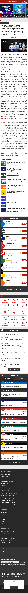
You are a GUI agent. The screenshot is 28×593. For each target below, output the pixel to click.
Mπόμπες (3, 523)
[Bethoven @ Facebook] (3, 552)
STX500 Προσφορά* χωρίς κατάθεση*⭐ (11, 386)
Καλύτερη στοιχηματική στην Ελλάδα (9, 504)
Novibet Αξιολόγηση (5, 476)
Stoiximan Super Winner (13, 197)
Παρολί (2, 521)
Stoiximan (8, 221)
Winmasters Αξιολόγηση (6, 488)
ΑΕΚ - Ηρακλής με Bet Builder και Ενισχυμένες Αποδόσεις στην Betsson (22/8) (16, 187)
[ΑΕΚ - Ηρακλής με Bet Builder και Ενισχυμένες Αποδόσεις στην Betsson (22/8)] (3, 187)
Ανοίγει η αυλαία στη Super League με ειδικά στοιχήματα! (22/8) (16, 174)
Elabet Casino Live (5, 536)
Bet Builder (3, 519)
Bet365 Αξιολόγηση (5, 485)
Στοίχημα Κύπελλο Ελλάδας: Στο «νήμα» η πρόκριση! (13, 334)
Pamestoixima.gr (10, 243)
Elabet (7, 236)
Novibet (7, 228)
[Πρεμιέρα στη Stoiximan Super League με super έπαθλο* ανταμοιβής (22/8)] (3, 181)
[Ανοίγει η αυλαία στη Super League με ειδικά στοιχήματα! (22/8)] (3, 175)
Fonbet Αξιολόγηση (5, 483)
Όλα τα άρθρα (12, 369)
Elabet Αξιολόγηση (5, 479)
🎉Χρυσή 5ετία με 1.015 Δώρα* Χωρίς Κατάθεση (13, 422)
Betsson (8, 280)
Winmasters (8, 265)
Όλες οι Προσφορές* (13, 462)
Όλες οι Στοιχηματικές (13, 289)
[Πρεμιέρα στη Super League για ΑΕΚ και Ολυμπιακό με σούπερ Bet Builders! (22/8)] (3, 169)
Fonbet (7, 251)
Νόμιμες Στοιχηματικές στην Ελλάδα (9, 493)
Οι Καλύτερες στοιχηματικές (7, 498)
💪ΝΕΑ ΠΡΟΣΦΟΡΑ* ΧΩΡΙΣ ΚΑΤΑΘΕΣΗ (10, 430)
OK (14, 587)
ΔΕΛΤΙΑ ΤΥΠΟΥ (4, 20)
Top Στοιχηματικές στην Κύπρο (7, 495)
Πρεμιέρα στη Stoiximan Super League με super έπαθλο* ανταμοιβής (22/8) (16, 180)
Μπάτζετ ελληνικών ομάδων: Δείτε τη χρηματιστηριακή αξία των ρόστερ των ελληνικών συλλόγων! (13, 347)
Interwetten (8, 273)
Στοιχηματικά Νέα (4, 333)
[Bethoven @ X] (7, 552)
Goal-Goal (3, 514)
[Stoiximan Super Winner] (3, 198)
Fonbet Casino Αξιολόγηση (6, 540)
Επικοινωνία (3, 507)
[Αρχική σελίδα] (0, 20)
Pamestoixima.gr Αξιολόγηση (7, 481)
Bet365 (7, 258)
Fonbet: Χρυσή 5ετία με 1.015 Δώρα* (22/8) (16, 163)
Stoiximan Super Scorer (12, 202)
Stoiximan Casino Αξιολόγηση (7, 531)
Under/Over (3, 517)
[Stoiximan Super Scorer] (3, 204)
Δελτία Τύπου (4, 22)
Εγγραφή (23, 562)
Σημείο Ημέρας (4, 512)
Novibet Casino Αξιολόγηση (7, 533)
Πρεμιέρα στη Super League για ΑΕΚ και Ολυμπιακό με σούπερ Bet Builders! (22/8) (16, 169)
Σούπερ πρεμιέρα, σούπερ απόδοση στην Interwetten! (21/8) (15, 192)
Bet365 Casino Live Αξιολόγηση (7, 542)
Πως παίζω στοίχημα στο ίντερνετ (8, 502)
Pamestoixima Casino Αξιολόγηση (8, 538)
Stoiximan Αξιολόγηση (5, 474)
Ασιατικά (3, 526)
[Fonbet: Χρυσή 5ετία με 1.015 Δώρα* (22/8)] (3, 163)
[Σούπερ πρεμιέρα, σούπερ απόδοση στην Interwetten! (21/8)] (3, 192)
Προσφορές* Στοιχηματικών (7, 500)
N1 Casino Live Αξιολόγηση (7, 545)
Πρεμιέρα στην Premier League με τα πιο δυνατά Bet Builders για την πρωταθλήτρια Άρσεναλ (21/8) (16, 210)
